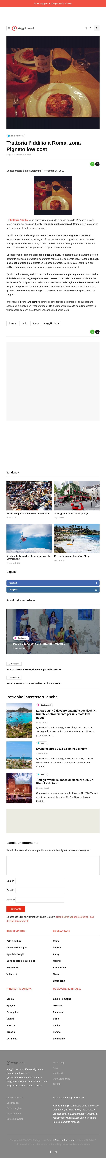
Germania (11, 1038)
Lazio (24, 323)
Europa (12, 323)
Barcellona (59, 981)
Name (10, 881)
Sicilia (56, 1025)
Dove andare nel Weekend (20, 961)
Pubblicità (58, 1073)
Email (10, 890)
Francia (10, 1025)
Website (10, 899)
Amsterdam (59, 967)
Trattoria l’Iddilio (19, 220)
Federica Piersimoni (64, 1140)
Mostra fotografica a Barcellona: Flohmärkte (27, 514)
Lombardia (59, 1038)
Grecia (10, 999)
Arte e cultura (13, 941)
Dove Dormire (13, 1113)
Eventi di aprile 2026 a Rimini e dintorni (62, 748)
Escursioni (12, 967)
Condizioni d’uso (61, 1078)
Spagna (10, 1005)
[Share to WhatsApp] (92, 164)
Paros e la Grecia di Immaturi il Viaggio (39, 643)
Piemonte (58, 1012)
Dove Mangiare (14, 1108)
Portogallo (12, 1012)
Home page (59, 1062)
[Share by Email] (97, 164)
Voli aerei (11, 974)
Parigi (56, 954)
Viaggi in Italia (51, 323)
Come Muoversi (14, 1119)
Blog (55, 1068)
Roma (35, 323)
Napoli (56, 974)
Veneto (57, 1032)
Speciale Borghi (15, 954)
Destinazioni (12, 1103)
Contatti (57, 1084)
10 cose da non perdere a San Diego (71, 556)
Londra (57, 947)
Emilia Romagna (62, 999)
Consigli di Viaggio (16, 947)
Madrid (57, 961)
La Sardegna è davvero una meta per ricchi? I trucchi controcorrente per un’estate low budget (66, 714)
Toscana (57, 1005)
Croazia (10, 1032)
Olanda (10, 1018)
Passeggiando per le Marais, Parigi (71, 514)
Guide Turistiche (14, 1097)
